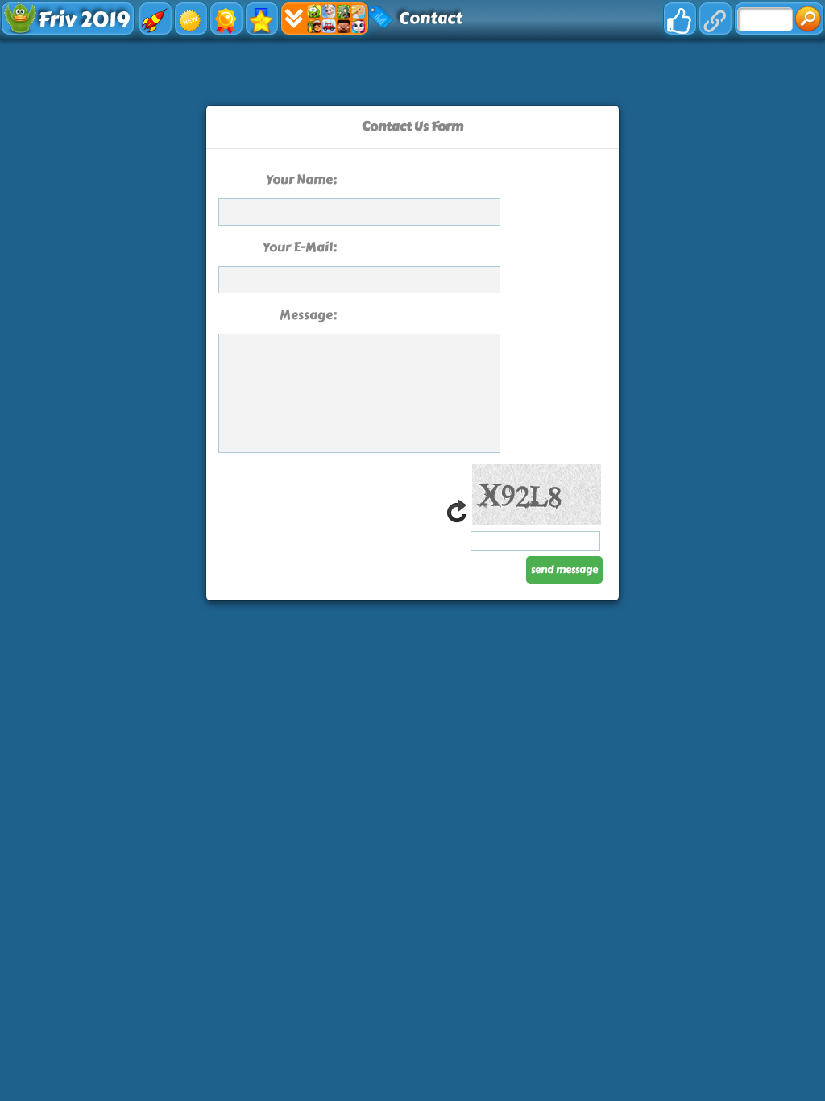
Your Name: (301, 179)
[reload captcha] (457, 520)
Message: (308, 315)
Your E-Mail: (300, 247)
